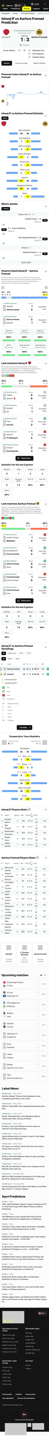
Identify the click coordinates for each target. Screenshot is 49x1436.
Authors (28, 1365)
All (4, 653)
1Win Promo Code (8, 1338)
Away (17, 659)
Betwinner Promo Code (10, 1342)
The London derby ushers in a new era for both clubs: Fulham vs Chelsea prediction (23, 1288)
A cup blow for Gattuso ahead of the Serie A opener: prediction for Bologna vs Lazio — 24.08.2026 (22, 1248)
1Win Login (6, 1371)
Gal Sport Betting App (32, 1350)
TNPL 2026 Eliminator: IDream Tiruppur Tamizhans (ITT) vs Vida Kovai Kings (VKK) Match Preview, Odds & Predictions (24, 1206)
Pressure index (21, 63)
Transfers (40, 961)
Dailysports (6, 13)
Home (10, 659)
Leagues (36, 9)
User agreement (8, 1398)
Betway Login (7, 1384)
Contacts (19, 1394)
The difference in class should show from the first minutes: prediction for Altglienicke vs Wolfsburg (21, 1218)
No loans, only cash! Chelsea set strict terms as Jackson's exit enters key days (21, 1127)
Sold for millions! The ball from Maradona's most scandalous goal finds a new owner (21, 1097)
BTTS (21, 653)
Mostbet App (29, 1340)
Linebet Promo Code (9, 1348)
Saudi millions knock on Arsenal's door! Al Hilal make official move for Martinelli (23, 1137)
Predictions (15, 9)
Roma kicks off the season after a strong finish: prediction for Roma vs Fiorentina (20, 1278)
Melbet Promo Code (9, 1345)
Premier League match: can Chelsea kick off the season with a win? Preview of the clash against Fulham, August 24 (24, 1299)
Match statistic (39, 63)
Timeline (6, 209)
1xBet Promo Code (8, 1335)
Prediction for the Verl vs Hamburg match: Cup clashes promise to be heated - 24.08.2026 (23, 1238)
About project (7, 1394)
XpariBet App (29, 1353)
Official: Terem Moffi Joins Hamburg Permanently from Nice (23, 1107)
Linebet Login (6, 1374)
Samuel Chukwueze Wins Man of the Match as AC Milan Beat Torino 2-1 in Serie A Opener (24, 1187)
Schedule (40, 959)
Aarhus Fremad (39, 37)
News (5, 9)
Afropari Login (7, 1367)
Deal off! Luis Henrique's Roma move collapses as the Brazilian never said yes (23, 1167)
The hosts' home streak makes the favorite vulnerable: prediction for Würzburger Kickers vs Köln (23, 1228)
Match (5, 118)
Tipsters (28, 1368)
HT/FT (29, 653)
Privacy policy (30, 1394)
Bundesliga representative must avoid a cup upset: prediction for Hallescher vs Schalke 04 (22, 1268)
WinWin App (29, 1346)
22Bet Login (6, 1377)
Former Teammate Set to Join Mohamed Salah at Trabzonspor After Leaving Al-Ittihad (21, 1117)
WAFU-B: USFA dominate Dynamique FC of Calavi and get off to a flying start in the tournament (23, 1177)
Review (7, 63)
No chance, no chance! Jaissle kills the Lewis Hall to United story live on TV (23, 1147)
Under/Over (12, 653)
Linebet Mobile (30, 1343)
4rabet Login (6, 1381)
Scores (26, 9)
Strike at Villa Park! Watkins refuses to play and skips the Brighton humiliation (23, 1157)
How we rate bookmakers (26, 1398)
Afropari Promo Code (9, 1352)
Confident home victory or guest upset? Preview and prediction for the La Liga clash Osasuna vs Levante (23, 1258)
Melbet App (29, 1336)
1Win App (28, 1333)
